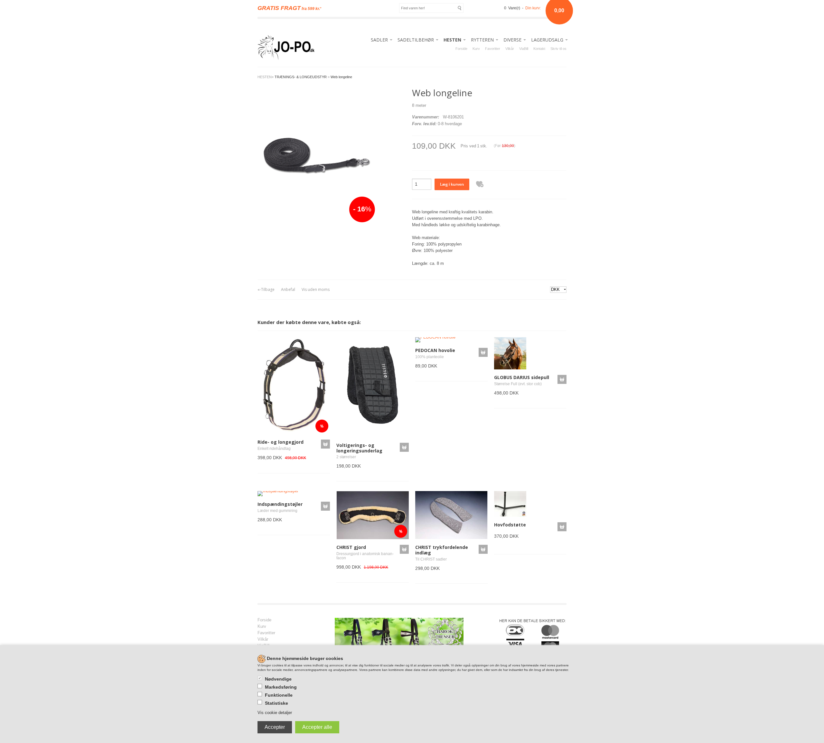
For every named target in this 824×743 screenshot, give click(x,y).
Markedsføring (281, 687)
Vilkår (509, 49)
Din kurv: (533, 8)
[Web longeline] (316, 155)
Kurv (476, 49)
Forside (461, 49)
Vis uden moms (316, 289)
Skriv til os (558, 49)
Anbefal (288, 289)
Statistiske (276, 703)
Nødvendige (278, 679)
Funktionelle (279, 695)
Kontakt (539, 49)
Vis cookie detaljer (275, 712)
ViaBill (523, 49)
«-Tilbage (266, 289)
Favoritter (492, 49)
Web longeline (341, 77)
